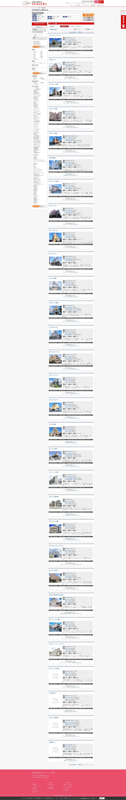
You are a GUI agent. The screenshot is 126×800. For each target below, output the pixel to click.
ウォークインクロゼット (39, 159)
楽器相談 (36, 90)
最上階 (35, 191)
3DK (34, 56)
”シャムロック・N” (54, 399)
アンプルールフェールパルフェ (56, 545)
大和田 (70, 674)
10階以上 (36, 189)
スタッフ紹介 (51, 786)
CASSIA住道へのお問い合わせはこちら (71, 175)
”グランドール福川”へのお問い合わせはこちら (70, 321)
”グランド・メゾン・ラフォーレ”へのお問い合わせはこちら (71, 662)
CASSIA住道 (53, 157)
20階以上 (36, 190)
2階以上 (36, 186)
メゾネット (36, 125)
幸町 (71, 86)
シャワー (36, 153)
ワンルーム (36, 51)
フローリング (37, 122)
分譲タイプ (36, 103)
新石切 (73, 722)
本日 (41, 77)
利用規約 (34, 788)
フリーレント (37, 108)
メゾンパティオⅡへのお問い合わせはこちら (71, 247)
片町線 (66, 39)
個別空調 (36, 200)
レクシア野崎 (53, 424)
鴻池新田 (70, 41)
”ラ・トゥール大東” (54, 472)
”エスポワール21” (54, 327)
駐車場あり (36, 185)
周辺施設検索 (51, 788)
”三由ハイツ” (53, 59)
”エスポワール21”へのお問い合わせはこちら (71, 345)
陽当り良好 (36, 91)
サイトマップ (35, 789)
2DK (41, 53)
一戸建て (35, 35)
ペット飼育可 (37, 87)
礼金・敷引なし (36, 42)
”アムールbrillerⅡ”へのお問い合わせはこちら (71, 466)
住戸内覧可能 (37, 182)
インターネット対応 (38, 170)
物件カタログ (35, 791)
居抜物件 (36, 199)
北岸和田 (71, 671)
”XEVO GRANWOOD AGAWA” (57, 594)
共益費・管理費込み (37, 43)
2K (34, 53)
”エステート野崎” (54, 108)
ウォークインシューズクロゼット (39, 162)
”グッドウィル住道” (54, 181)
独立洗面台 (36, 154)
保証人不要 (36, 96)
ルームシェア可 (37, 114)
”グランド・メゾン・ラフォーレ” (57, 644)
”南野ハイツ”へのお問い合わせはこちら (71, 760)
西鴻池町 (72, 136)
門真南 (74, 42)
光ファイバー (37, 168)
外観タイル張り (37, 139)
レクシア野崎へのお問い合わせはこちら (70, 442)
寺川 (71, 111)
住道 (69, 39)
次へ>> (90, 32)
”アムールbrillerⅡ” (54, 448)
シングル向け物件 (67, 782)
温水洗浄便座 (37, 149)
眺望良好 (36, 105)
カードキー (36, 109)
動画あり (42, 82)
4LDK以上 (35, 58)
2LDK (35, 54)
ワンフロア (36, 195)
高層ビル (36, 197)
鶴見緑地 (74, 140)
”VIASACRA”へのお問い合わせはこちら (71, 711)
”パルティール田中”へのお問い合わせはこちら (70, 102)
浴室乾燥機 (36, 148)
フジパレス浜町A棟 (54, 496)
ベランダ (36, 126)
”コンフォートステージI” (55, 35)
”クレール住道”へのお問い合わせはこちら (71, 296)
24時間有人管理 (37, 179)
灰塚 (71, 37)
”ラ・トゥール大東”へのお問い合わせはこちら (70, 490)
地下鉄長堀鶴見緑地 (68, 42)
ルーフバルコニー (37, 129)
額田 (73, 723)
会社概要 (34, 784)
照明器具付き (37, 132)
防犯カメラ (36, 177)
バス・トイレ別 (37, 145)
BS (35, 166)
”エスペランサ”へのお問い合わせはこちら (71, 224)
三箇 (71, 62)
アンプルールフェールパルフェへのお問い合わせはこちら (71, 564)
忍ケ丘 (69, 382)
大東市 (68, 37)
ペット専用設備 (37, 89)
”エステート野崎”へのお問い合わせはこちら (71, 127)
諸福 (71, 256)
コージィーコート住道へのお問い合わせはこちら (71, 638)
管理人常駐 (36, 104)
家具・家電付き (37, 136)
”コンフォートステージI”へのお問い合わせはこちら (70, 53)
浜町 (71, 499)
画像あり (35, 82)
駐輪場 (35, 134)
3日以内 (35, 78)
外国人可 (36, 112)
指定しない (36, 77)
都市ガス (36, 202)
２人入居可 (36, 99)
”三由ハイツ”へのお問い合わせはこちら (71, 78)
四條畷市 (69, 744)
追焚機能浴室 (37, 147)
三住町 (71, 622)
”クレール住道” (53, 278)
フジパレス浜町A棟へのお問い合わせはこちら (70, 515)
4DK (41, 57)
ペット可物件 (66, 788)
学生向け (36, 116)
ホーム (34, 782)
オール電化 (36, 130)
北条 (71, 377)
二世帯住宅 (36, 107)
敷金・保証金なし (37, 41)
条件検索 (65, 789)
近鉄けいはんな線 (68, 407)
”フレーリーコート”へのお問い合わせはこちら (70, 393)
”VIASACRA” (53, 693)
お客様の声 (50, 782)
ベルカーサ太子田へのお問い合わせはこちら (71, 588)
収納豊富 (36, 163)
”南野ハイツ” (53, 742)
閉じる (102, 798)
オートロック (37, 171)
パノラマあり (36, 84)
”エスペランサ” (53, 205)
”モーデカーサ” (53, 253)
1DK (34, 52)
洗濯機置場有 (37, 138)
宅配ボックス (37, 173)
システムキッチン (37, 143)
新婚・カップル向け (68, 784)
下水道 (35, 203)
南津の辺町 (72, 427)
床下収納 (36, 158)
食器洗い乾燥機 (37, 141)
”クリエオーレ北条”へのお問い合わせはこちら (70, 539)
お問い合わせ (51, 784)
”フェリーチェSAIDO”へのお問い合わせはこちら (71, 687)
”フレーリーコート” (54, 375)
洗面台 (35, 150)
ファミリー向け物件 (68, 786)
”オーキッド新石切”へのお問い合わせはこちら (70, 736)
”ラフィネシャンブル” (55, 351)
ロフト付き (36, 123)
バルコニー (36, 127)
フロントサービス (37, 180)
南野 (71, 744)
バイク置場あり (37, 135)
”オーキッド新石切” (54, 717)
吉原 (71, 695)
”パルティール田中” (54, 84)
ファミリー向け (37, 120)
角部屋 (35, 194)
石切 (73, 724)
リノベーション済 (37, 95)
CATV (35, 167)
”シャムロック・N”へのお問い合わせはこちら (70, 418)
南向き (35, 193)
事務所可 (36, 98)
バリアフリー (37, 100)
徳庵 (69, 139)
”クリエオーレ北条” (54, 521)
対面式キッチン (37, 144)
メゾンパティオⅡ (54, 230)
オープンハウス (37, 111)
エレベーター (37, 131)
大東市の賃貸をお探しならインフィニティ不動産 (43, 772)
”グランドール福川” (54, 302)
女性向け (36, 118)
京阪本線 (66, 673)
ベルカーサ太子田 (54, 570)
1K (41, 51)
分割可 (35, 102)
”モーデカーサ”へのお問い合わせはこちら (71, 272)
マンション (40, 34)
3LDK (42, 56)
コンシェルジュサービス (39, 184)
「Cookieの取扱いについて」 (85, 798)
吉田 (73, 407)
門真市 (68, 671)
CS (35, 164)
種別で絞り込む (39, 27)
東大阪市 (69, 136)
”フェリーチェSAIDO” (55, 668)
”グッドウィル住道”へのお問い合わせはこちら (70, 199)
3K (41, 54)
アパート (35, 34)
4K (34, 57)
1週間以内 (42, 78)
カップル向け (37, 117)
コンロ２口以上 (37, 140)
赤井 (71, 183)
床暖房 (35, 157)
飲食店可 (36, 198)
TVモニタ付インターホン (39, 172)
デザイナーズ (37, 94)
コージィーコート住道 (55, 619)
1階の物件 (36, 188)
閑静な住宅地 (37, 93)
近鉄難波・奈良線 (68, 723)
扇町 (71, 402)
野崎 (69, 64)
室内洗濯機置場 (37, 121)
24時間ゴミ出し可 (37, 181)
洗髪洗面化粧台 (37, 152)
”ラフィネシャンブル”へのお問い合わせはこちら (71, 369)
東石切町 (72, 720)
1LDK (42, 52)
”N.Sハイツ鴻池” (53, 133)
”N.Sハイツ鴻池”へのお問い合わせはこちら (71, 151)
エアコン (36, 156)
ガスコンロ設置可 (37, 113)
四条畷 (69, 116)
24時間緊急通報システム (39, 175)
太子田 (71, 354)
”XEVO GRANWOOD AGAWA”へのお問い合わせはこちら (70, 613)
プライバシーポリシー (37, 786)
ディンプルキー (37, 176)
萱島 (70, 673)
